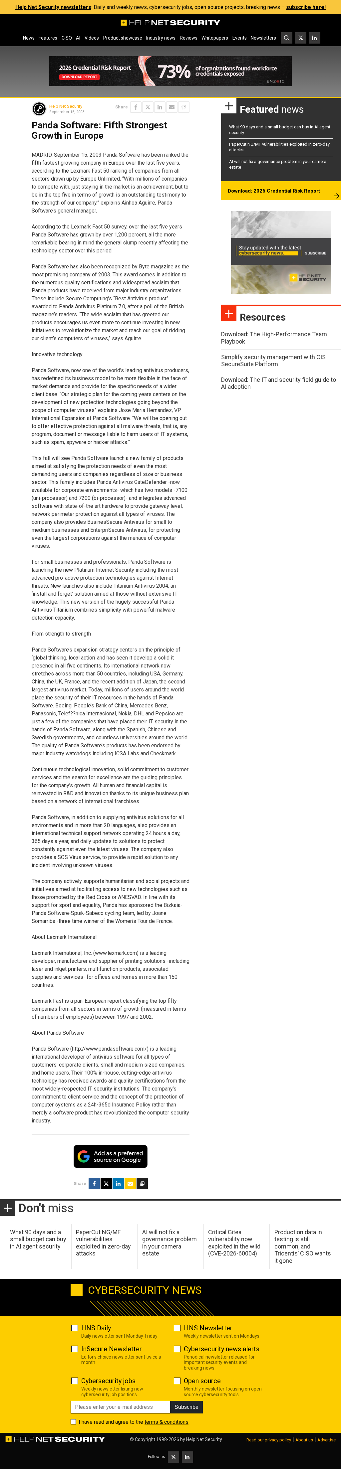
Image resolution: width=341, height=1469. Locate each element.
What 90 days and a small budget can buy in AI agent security (38, 1239)
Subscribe (186, 1407)
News (29, 38)
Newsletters (263, 38)
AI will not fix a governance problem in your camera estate (169, 1243)
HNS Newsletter (208, 1328)
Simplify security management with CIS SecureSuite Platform (273, 361)
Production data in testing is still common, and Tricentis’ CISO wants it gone (302, 1246)
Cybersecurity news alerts (221, 1349)
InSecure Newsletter (111, 1349)
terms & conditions (166, 1422)
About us (304, 1439)
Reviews (188, 38)
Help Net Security (65, 106)
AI (78, 38)
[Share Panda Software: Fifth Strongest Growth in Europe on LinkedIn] (160, 107)
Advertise (326, 1439)
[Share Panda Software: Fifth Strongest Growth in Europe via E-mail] (171, 107)
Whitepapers (214, 38)
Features (48, 38)
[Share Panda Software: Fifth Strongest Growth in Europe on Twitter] (148, 107)
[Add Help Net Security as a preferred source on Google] (183, 107)
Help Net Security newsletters (53, 7)
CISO (67, 38)
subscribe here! (306, 7)
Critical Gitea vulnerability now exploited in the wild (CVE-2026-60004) (234, 1243)
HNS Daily (96, 1328)
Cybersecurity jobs (108, 1381)
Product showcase (122, 38)
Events (239, 38)
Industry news (160, 38)
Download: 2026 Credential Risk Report (274, 191)
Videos (92, 38)
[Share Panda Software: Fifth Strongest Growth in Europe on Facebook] (136, 107)
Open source (202, 1381)
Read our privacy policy (268, 1439)
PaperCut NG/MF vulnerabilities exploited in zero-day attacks (103, 1243)
